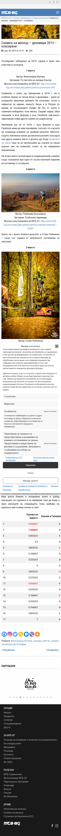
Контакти (54, 486)
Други (7, 727)
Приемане (30, 465)
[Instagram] (9, 634)
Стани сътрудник (12, 758)
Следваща (52, 650)
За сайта (8, 762)
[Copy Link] (20, 634)
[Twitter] (15, 634)
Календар (9, 785)
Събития (8, 720)
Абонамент (9, 747)
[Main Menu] (57, 12)
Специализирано (12, 723)
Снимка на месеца (13, 812)
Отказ (30, 473)
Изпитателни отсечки (15, 809)
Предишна (9, 650)
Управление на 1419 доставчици (14, 459)
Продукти (9, 716)
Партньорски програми (16, 781)
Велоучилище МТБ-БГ (15, 778)
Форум (7, 789)
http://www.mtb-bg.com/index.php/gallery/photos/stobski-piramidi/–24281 (30, 225)
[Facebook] (4, 634)
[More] (37, 634)
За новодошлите (12, 743)
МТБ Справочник (13, 774)
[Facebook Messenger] (26, 634)
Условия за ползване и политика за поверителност (30, 739)
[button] (56, 346)
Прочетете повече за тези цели (43, 459)
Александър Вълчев (21, 641)
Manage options (30, 481)
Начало (7, 712)
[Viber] (31, 634)
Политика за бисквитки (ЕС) (18, 816)
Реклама (8, 751)
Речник (7, 792)
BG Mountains (10, 796)
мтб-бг (46, 641)
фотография (19, 644)
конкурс (37, 641)
